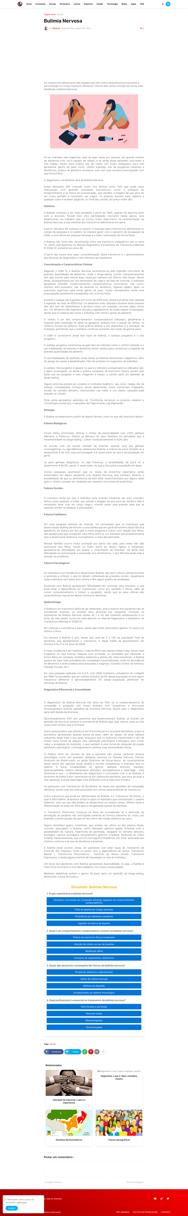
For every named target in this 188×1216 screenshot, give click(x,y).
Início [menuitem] (29, 4)
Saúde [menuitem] (100, 4)
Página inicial (50, 14)
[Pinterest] (90, 1051)
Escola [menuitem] (52, 4)
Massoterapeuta (94, 1020)
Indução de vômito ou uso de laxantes (94, 944)
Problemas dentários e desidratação (94, 972)
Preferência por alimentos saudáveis (94, 916)
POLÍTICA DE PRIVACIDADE (145, 1212)
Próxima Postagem (135, 1182)
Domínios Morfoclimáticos (69, 1140)
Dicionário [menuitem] (65, 4)
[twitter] (167, 1198)
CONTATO (165, 1212)
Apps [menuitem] (133, 4)
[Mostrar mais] (103, 1051)
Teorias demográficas (119, 1140)
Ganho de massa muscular (94, 979)
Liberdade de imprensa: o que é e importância (69, 1101)
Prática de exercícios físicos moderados (94, 937)
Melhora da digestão (94, 985)
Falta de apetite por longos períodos (94, 909)
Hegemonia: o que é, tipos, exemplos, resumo (119, 1077)
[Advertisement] (94, 55)
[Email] (97, 1051)
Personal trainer (94, 1013)
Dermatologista (94, 1027)
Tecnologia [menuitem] (112, 4)
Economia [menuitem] (40, 4)
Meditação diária (94, 951)
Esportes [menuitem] (88, 4)
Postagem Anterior (53, 1182)
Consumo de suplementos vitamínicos (94, 958)
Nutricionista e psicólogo (94, 1006)
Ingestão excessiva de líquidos (94, 923)
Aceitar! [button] (11, 1208)
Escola (60, 14)
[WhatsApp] (84, 1051)
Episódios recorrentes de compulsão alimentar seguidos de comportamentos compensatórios (94, 901)
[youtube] (155, 1198)
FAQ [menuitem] (142, 4)
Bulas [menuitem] (124, 4)
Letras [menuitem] (77, 4)
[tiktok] (161, 1198)
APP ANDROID (122, 1212)
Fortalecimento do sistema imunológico (94, 992)
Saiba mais (21, 1202)
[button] (163, 4)
